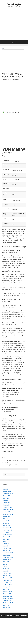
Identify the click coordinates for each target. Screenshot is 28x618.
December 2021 (7, 528)
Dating (6, 458)
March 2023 (6, 502)
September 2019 (8, 584)
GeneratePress (23, 615)
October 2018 (7, 600)
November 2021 (8, 530)
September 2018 (8, 603)
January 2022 (7, 525)
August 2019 (7, 587)
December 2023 (8, 493)
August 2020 (7, 559)
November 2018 (8, 598)
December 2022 (8, 507)
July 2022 (6, 518)
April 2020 (6, 569)
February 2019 (7, 591)
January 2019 (7, 594)
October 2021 (7, 532)
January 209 (7, 607)
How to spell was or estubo (12, 465)
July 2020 (6, 562)
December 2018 (7, 596)
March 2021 (6, 546)
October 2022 (7, 512)
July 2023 (6, 498)
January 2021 (7, 550)
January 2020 (7, 575)
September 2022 (8, 514)
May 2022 (6, 521)
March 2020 (6, 571)
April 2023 (6, 500)
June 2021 (6, 541)
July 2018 (6, 605)
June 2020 (6, 564)
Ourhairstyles (14, 4)
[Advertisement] (14, 25)
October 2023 (7, 496)
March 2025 (6, 489)
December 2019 (8, 578)
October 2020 (7, 555)
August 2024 (7, 491)
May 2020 (6, 566)
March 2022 (6, 523)
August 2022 (7, 516)
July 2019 (6, 589)
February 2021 (7, 548)
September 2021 (8, 534)
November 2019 (8, 580)
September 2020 (8, 557)
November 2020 (8, 553)
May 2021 (6, 543)
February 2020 (7, 573)
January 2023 (7, 505)
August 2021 (7, 537)
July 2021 (6, 539)
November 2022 (8, 509)
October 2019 (7, 582)
